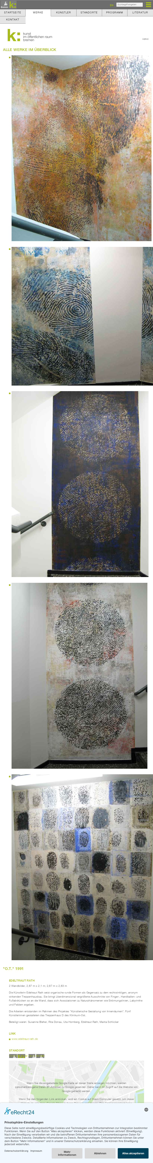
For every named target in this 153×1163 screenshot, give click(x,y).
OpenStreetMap (18, 1055)
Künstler (63, 13)
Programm (114, 13)
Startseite (12, 13)
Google (40, 1055)
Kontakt (12, 20)
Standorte (89, 13)
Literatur (140, 13)
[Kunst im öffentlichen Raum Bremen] (8, 5)
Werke (38, 13)
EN (111, 5)
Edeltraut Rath (22, 980)
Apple (31, 1055)
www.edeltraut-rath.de (25, 1039)
